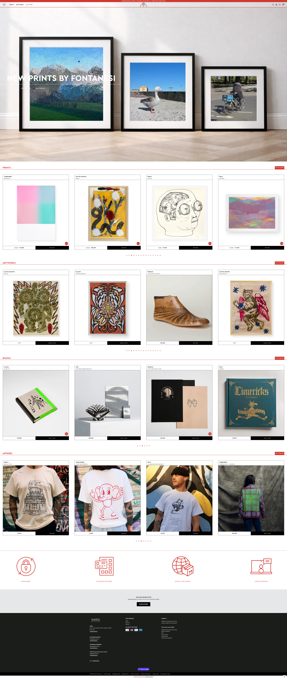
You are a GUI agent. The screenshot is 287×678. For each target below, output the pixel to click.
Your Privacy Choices (149, 676)
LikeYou (127, 624)
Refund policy (125, 673)
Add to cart (124, 247)
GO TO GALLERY (279, 453)
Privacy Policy (164, 634)
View (19, 343)
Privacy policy (107, 673)
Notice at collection (138, 676)
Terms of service (134, 673)
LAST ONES (29, 4)
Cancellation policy (165, 673)
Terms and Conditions (166, 638)
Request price (52, 343)
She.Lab (128, 622)
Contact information (146, 673)
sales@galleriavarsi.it (95, 646)
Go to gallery (279, 167)
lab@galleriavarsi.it (94, 653)
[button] (271, 158)
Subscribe (143, 604)
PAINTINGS (11, 88)
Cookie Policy (164, 636)
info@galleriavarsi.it (94, 639)
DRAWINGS (23, 88)
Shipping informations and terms (169, 629)
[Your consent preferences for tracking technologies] (284, 676)
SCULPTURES (35, 88)
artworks (30, 78)
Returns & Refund (165, 631)
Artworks (20, 4)
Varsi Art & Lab (98, 673)
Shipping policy (116, 673)
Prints (11, 4)
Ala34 (127, 621)
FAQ (162, 633)
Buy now (52, 247)
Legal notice (155, 673)
